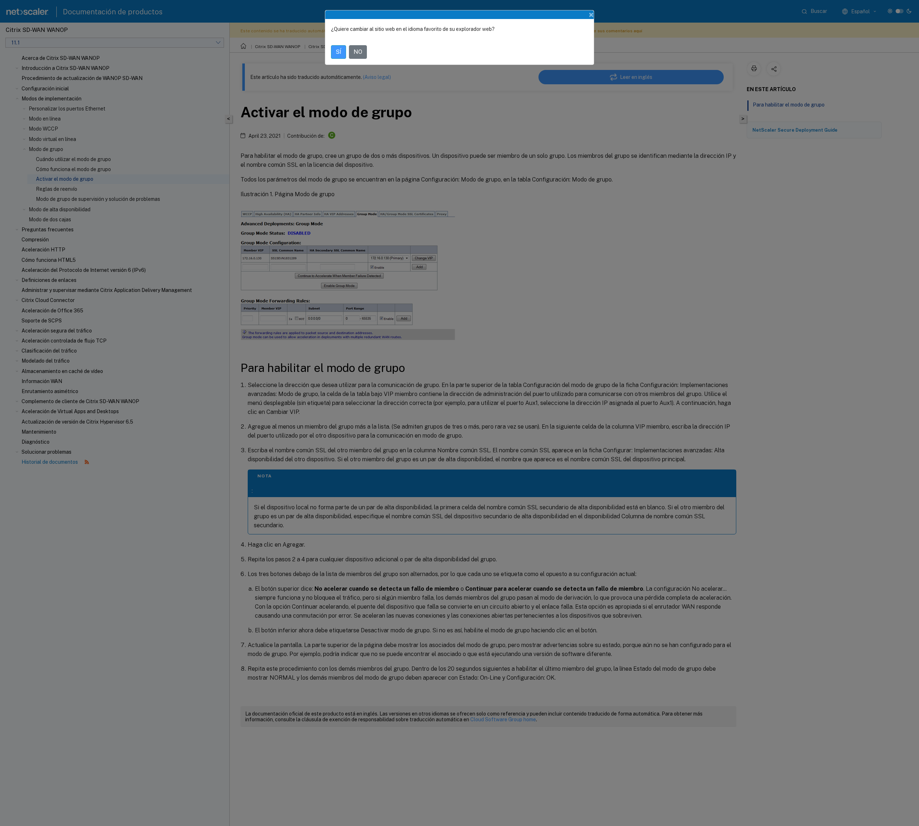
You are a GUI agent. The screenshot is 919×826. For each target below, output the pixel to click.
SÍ (338, 51)
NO (358, 51)
